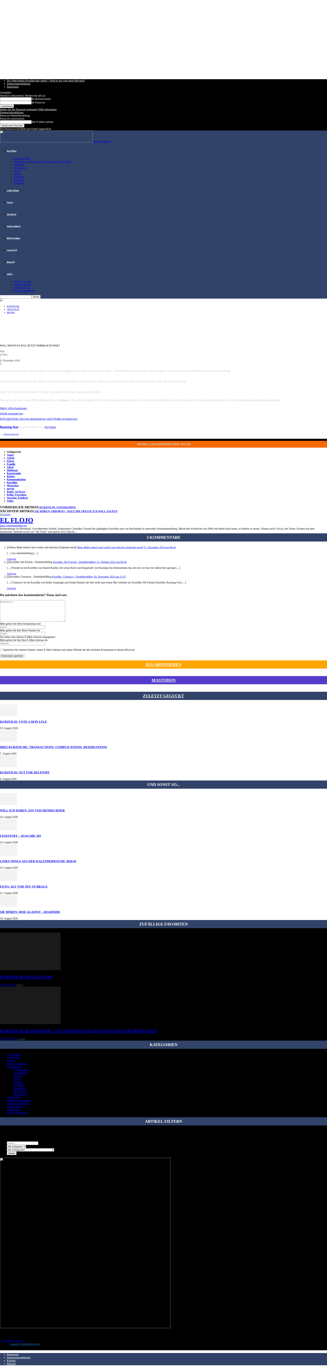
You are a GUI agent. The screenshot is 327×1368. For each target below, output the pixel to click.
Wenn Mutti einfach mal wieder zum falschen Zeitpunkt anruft (110, 547)
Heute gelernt (14, 226)
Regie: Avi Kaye (16, 491)
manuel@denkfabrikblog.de (25, 1344)
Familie (11, 464)
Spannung (19, 183)
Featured (13, 1058)
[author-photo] (5, 514)
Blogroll (10, 262)
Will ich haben (13, 238)
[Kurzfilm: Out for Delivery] (8, 766)
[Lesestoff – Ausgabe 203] (8, 829)
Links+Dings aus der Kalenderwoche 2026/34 (38, 861)
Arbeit (10, 458)
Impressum (13, 86)
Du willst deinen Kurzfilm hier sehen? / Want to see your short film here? (46, 80)
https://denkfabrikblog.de (13, 525)
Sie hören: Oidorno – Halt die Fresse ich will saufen (76, 511)
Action (17, 170)
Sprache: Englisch (17, 497)
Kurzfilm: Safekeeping (58, 507)
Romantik (19, 180)
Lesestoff (12, 250)
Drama (17, 173)
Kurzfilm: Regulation (26, 977)
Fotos (10, 202)
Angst (10, 454)
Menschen (13, 485)
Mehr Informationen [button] (13, 408)
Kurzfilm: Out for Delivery (25, 772)
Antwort (11, 559)
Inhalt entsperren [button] (11, 413)
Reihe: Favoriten (23, 281)
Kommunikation (16, 479)
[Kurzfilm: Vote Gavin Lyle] (8, 715)
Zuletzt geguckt (163, 696)
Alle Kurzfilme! (22, 158)
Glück (10, 467)
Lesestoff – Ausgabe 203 (20, 836)
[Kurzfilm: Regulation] (30, 969)
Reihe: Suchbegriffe (24, 290)
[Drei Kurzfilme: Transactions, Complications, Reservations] (8, 740)
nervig (10, 488)
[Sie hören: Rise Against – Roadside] (8, 905)
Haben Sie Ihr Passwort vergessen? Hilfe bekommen (28, 109)
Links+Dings (13, 190)
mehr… (10, 274)
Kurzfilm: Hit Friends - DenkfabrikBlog (74, 562)
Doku (17, 1079)
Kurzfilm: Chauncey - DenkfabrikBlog (72, 576)
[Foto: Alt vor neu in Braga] (8, 880)
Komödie (19, 176)
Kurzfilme (11, 151)
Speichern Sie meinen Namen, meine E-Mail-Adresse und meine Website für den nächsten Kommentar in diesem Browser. (69, 649)
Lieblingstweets (22, 287)
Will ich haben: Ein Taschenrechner (32, 810)
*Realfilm (19, 164)
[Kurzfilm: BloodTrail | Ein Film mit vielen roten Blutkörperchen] (30, 1023)
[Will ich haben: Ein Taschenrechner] (8, 804)
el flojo (3, 354)
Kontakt (11, 1360)
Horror (19, 1085)
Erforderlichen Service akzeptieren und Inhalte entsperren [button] (38, 419)
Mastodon (164, 680)
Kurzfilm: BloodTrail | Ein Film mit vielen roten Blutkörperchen (78, 1031)
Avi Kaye (50, 427)
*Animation (20, 167)
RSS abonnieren (163, 664)
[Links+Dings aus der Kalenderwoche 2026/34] (8, 854)
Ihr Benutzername (41, 98)
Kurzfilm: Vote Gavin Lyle (23, 721)
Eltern (10, 461)
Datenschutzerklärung (18, 83)
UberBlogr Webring (13, 1341)
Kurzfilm (12, 482)
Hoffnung (12, 470)
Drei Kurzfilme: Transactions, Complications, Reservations (53, 747)
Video (10, 500)
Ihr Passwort (38, 102)
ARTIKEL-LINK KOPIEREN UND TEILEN (163, 444)
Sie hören (11, 214)
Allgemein (14, 1055)
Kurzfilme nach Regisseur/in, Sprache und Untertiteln (42, 161)
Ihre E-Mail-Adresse (42, 121)
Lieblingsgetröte (22, 284)
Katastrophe (14, 473)
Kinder (11, 476)
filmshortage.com (11, 434)
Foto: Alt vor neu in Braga (24, 886)
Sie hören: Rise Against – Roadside (30, 912)
